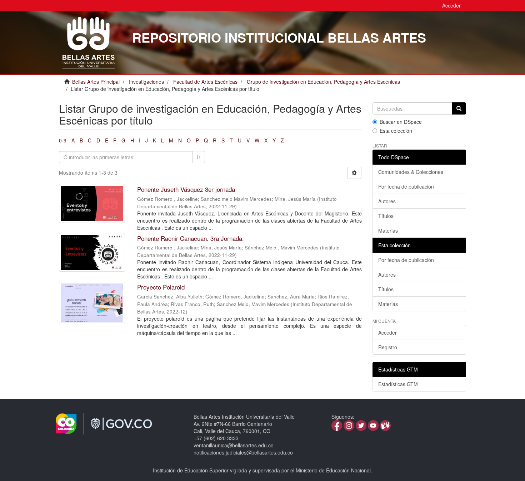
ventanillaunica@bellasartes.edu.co (234, 445)
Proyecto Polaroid (161, 286)
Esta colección (396, 130)
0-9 (62, 140)
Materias (388, 230)
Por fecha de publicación (406, 186)
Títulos (386, 215)
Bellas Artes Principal (96, 81)
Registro (387, 347)
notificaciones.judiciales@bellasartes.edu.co (243, 452)
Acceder (387, 332)
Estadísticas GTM (398, 384)
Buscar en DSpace (401, 121)
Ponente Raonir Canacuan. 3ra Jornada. (190, 238)
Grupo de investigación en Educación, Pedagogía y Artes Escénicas (323, 81)
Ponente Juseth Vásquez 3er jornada (186, 189)
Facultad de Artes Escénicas (205, 81)
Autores (387, 201)
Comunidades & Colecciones (410, 171)
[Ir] (459, 108)
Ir (198, 157)
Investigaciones (146, 81)
